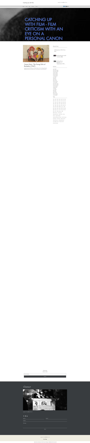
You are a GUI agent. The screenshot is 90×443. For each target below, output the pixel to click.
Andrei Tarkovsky (55, 123)
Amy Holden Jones (56, 121)
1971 (55, 100)
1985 (55, 103)
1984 (53, 103)
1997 (65, 105)
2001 (64, 106)
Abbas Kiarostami (55, 114)
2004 (57, 108)
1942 (53, 99)
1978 (55, 102)
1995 (61, 105)
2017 (55, 111)
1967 (63, 99)
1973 (59, 100)
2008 (65, 108)
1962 (55, 99)
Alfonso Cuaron (63, 118)
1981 (61, 102)
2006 (61, 108)
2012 (59, 109)
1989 (63, 103)
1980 (59, 102)
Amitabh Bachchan (61, 120)
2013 (61, 109)
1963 (57, 99)
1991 (53, 105)
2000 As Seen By (61, 106)
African (54, 115)
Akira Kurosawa (64, 117)
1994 (59, 105)
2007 (63, 108)
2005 (59, 108)
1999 (55, 106)
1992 (55, 105)
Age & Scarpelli (58, 115)
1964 (59, 99)
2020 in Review (55, 112)
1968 (65, 99)
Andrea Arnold (61, 121)
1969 (53, 100)
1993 (57, 105)
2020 (62, 111)
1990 (65, 103)
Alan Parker (58, 118)
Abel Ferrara (60, 114)
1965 (61, 99)
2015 (65, 109)
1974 (61, 100)
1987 (59, 103)
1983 (65, 102)
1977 (53, 102)
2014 (63, 109)
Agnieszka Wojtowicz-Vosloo (57, 117)
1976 (65, 100)
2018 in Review (59, 111)
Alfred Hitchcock (55, 120)
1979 (57, 102)
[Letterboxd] (66, 6)
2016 (53, 111)
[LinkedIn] (63, 6)
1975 (63, 100)
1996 (63, 105)
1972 (57, 100)
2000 (57, 106)
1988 (61, 103)
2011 (57, 109)
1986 (57, 103)
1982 (63, 102)
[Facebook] (65, 6)
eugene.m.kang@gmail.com (62, 2)
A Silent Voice (60, 112)
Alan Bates (54, 118)
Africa (64, 114)
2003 (55, 108)
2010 (55, 109)
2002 (53, 108)
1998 (53, 106)
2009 (53, 109)
